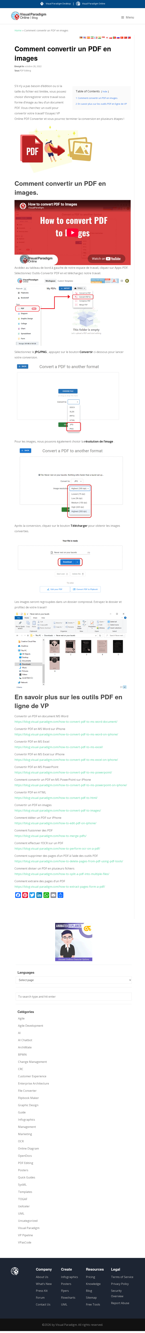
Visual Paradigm (28, 1228)
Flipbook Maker (28, 1098)
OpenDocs (25, 1156)
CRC (20, 1069)
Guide (22, 1112)
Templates (25, 1192)
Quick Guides (26, 1177)
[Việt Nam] (121, 37)
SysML (22, 1185)
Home (18, 30)
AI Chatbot (25, 1040)
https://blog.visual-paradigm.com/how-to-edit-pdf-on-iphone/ (55, 823)
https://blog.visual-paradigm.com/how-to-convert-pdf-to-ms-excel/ (58, 747)
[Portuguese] (114, 37)
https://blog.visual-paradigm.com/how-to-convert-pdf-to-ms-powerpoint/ (63, 772)
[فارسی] (92, 37)
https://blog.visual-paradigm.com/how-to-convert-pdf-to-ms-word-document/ (65, 722)
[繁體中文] (129, 37)
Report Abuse (120, 1303)
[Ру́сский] (118, 37)
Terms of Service (122, 1277)
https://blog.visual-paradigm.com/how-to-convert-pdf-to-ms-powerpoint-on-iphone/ (70, 785)
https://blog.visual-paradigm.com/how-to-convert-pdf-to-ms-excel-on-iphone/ (66, 760)
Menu (130, 17)
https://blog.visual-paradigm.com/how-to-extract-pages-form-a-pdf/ (59, 887)
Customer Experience (32, 1076)
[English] (84, 37)
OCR (21, 1141)
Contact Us (43, 1304)
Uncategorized (27, 1221)
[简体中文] (125, 37)
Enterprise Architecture (33, 1083)
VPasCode (24, 1242)
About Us (42, 1277)
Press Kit (42, 1291)
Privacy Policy (120, 1284)
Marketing (25, 1134)
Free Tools (93, 1304)
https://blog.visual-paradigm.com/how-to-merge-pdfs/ (50, 836)
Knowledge (93, 1284)
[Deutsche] (81, 37)
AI (19, 1033)
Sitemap (91, 1298)
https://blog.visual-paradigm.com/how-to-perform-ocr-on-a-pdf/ (57, 848)
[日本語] (107, 37)
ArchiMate (25, 1047)
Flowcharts (68, 1298)
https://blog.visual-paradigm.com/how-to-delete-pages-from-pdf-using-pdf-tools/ (68, 861)
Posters (23, 1170)
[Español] (88, 37)
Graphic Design (28, 1105)
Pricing (90, 1277)
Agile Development (30, 1026)
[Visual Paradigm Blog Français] (28, 18)
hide (105, 91)
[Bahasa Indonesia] (103, 37)
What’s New (44, 1284)
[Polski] (110, 37)
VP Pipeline (25, 1235)
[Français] (95, 37)
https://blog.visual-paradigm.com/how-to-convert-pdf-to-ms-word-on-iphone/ (66, 734)
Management (27, 1127)
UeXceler (24, 1206)
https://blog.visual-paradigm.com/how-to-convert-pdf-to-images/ (57, 810)
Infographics (26, 1120)
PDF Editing (25, 70)
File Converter (27, 1091)
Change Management (32, 1062)
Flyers (65, 1291)
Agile (21, 1018)
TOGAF (22, 1199)
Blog (89, 1291)
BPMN (22, 1054)
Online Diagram (28, 1148)
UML (21, 1213)
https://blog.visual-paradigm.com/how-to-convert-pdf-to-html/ (55, 798)
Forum (40, 1298)
